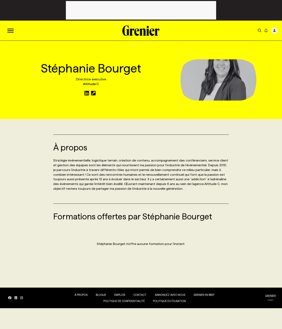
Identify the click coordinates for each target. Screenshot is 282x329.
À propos (81, 294)
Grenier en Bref (204, 294)
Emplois (119, 294)
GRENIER (270, 295)
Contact (140, 294)
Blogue (101, 294)
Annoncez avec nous (170, 294)
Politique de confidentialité (124, 301)
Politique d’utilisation (169, 301)
